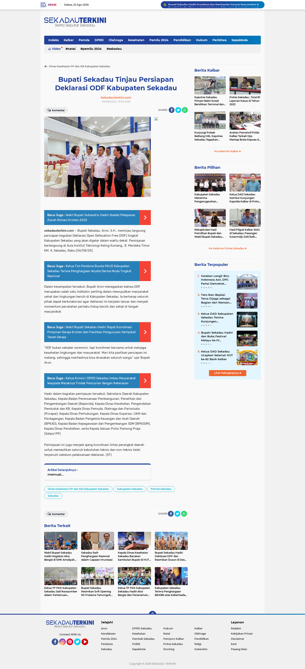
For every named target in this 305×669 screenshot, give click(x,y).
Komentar (58, 110)
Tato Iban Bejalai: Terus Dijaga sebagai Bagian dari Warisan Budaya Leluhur (215, 298)
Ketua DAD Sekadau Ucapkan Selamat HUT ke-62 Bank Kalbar (217, 355)
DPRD (99, 40)
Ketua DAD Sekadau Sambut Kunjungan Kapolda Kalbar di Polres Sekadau (244, 198)
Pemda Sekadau (161, 488)
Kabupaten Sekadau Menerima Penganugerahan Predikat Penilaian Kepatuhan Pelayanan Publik (208, 198)
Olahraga (116, 40)
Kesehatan (136, 40)
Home (52, 5)
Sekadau (115, 49)
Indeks (53, 40)
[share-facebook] (171, 110)
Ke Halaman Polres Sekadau (227, 248)
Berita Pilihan (207, 167)
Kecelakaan (108, 633)
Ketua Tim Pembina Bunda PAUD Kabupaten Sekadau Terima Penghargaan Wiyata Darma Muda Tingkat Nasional (89, 271)
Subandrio (200, 649)
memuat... (56, 474)
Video (56, 49)
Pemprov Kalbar (173, 638)
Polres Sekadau (173, 644)
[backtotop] (152, 614)
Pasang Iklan (239, 649)
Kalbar (69, 40)
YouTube (88, 647)
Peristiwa (219, 40)
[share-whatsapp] (185, 110)
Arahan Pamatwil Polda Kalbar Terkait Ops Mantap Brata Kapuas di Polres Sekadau (244, 136)
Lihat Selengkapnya (226, 372)
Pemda (84, 40)
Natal (72, 49)
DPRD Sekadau (142, 628)
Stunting (168, 649)
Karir (234, 644)
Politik (136, 644)
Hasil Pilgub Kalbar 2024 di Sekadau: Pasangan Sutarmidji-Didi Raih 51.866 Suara (244, 233)
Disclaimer (237, 638)
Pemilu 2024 (158, 40)
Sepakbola (240, 40)
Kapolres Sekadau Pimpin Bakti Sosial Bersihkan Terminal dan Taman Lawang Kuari (209, 101)
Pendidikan (182, 40)
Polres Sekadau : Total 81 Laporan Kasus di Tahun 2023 (244, 101)
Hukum (201, 40)
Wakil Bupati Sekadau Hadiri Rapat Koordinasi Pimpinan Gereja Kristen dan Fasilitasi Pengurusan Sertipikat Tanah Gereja (91, 332)
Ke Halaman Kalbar (226, 151)
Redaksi (236, 628)
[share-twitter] (178, 110)
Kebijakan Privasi (242, 633)
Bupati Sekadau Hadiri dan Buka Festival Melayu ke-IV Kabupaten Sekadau (217, 336)
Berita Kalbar (207, 70)
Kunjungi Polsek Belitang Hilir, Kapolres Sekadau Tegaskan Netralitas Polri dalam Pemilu (208, 136)
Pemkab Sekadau (143, 638)
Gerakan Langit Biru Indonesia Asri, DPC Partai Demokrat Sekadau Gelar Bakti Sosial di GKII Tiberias (216, 279)
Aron (104, 628)
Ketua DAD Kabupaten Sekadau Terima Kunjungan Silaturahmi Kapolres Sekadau (217, 317)
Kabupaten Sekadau (130, 488)
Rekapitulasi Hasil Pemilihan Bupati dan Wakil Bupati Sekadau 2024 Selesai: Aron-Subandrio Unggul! (208, 233)
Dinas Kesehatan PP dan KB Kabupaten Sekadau (78, 488)
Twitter (79, 647)
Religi (197, 644)
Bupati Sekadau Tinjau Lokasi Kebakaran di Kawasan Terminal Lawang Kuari (214, 4)
